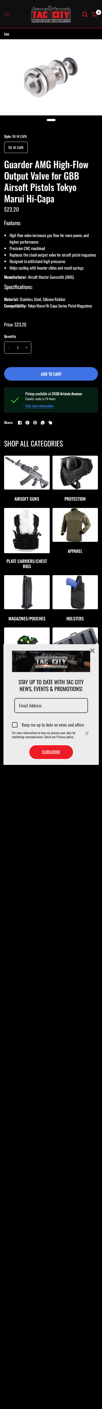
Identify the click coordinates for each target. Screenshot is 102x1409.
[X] (27, 422)
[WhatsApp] (42, 422)
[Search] (84, 14)
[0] (93, 14)
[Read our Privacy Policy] (87, 733)
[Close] (92, 650)
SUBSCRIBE (51, 752)
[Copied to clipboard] (50, 422)
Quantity (10, 336)
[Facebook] (20, 422)
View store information (39, 405)
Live (6, 34)
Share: (8, 422)
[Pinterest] (35, 422)
